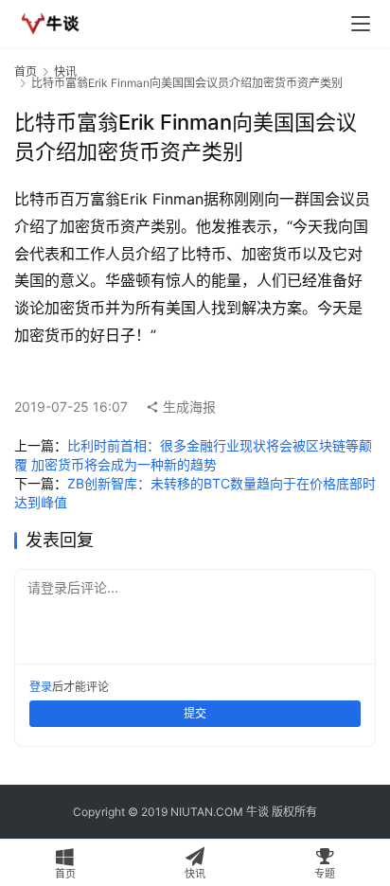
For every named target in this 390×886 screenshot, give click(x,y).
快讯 (65, 71)
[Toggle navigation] (361, 24)
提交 (195, 713)
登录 (40, 687)
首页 (25, 71)
